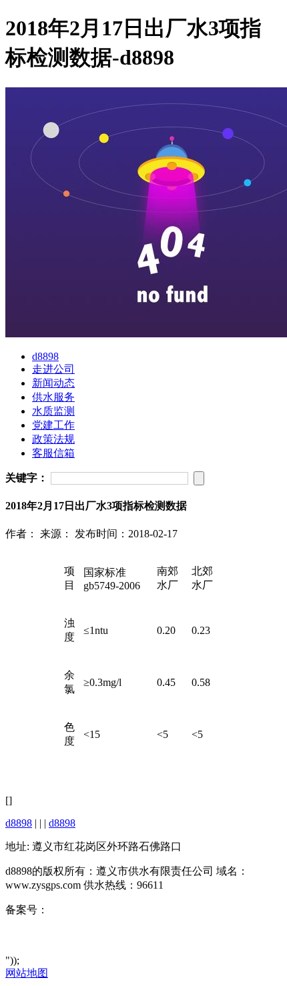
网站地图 (26, 973)
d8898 (45, 356)
